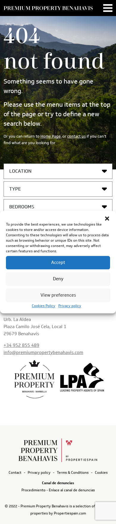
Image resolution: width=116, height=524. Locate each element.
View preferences (58, 295)
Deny (58, 279)
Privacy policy (69, 306)
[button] (107, 218)
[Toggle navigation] (107, 8)
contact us (76, 136)
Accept (58, 262)
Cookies (101, 472)
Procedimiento (33, 490)
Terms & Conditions (73, 472)
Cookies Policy (43, 306)
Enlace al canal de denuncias (72, 490)
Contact (15, 472)
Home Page (50, 136)
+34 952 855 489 (21, 345)
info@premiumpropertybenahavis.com (43, 352)
